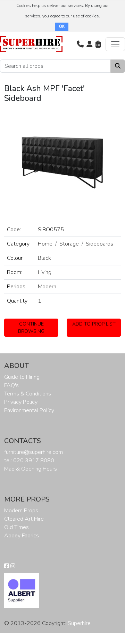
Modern (47, 286)
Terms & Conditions (27, 394)
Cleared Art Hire (24, 519)
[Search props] (117, 66)
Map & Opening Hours (30, 469)
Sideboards (99, 244)
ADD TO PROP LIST (94, 324)
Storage (69, 244)
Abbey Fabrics (21, 535)
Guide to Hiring (22, 377)
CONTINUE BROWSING (31, 328)
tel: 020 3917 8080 (29, 460)
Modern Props (21, 510)
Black (44, 258)
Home (45, 244)
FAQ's (11, 385)
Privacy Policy (21, 402)
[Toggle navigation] (115, 44)
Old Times (16, 527)
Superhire (79, 623)
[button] (80, 44)
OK (62, 26)
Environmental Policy (29, 410)
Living (44, 272)
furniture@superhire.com (33, 452)
